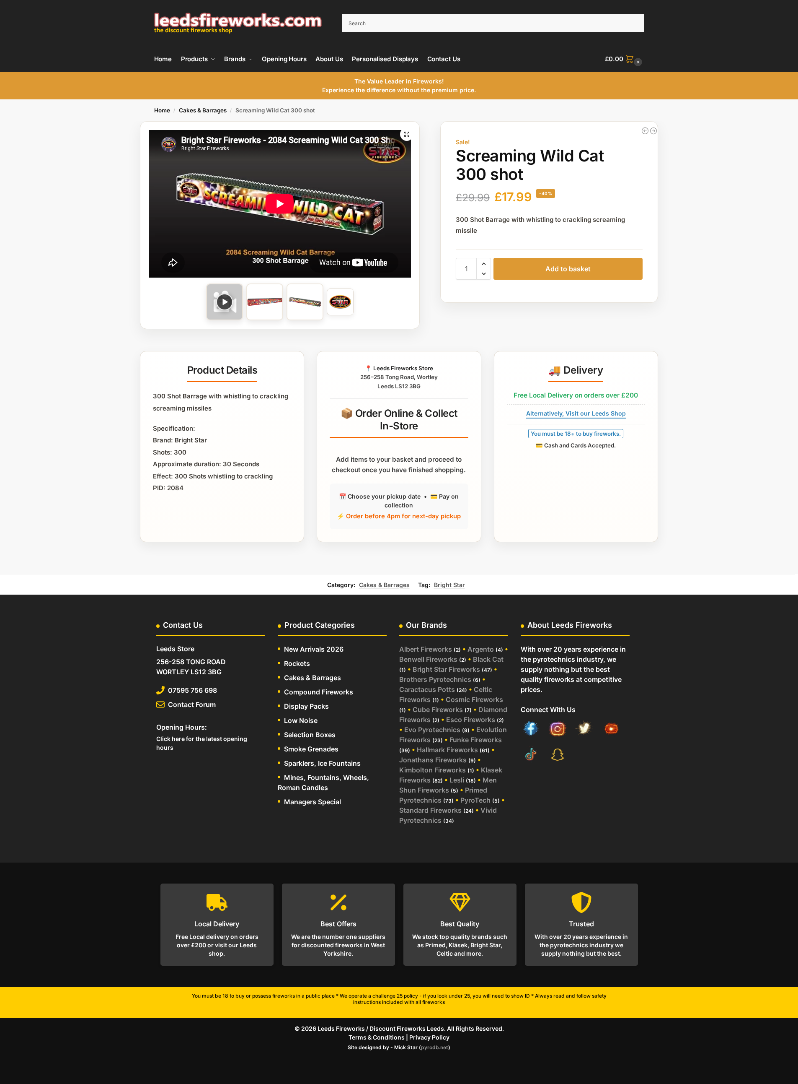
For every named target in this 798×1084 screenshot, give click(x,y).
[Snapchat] (557, 755)
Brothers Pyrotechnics (435, 679)
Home (162, 110)
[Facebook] (531, 729)
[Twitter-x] (584, 729)
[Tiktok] (531, 755)
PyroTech (475, 800)
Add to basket (568, 269)
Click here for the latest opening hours (201, 743)
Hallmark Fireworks (447, 750)
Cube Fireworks (438, 709)
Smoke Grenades (311, 749)
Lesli (456, 780)
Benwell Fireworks (428, 659)
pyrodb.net (434, 1047)
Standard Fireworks (430, 810)
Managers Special (312, 802)
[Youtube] (611, 729)
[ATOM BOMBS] (645, 131)
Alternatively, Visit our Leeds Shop (576, 413)
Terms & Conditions (377, 1037)
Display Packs (306, 706)
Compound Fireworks (318, 692)
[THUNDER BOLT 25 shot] (653, 131)
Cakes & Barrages (203, 110)
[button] (624, 59)
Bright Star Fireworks (446, 669)
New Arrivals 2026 (313, 649)
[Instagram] (557, 729)
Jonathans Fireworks (433, 760)
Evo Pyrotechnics (432, 729)
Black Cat (488, 659)
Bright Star (449, 584)
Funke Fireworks (475, 740)
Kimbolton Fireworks (432, 770)
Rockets (297, 663)
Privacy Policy (429, 1037)
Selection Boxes (310, 734)
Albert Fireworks (425, 649)
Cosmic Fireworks (474, 699)
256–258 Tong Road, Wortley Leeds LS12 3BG (399, 377)
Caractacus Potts (427, 689)
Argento (480, 649)
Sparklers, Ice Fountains (322, 763)
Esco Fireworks (470, 719)
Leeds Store (175, 649)
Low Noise (301, 720)
